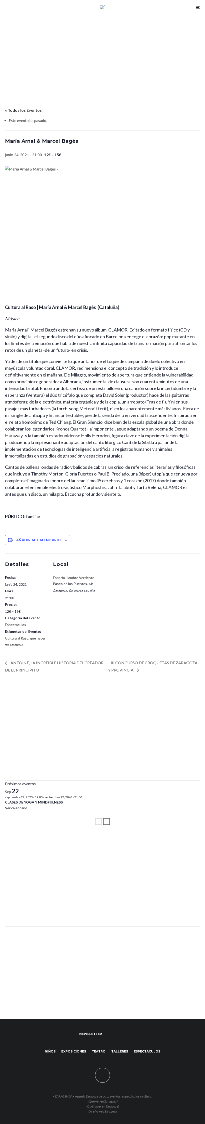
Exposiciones (73, 1051)
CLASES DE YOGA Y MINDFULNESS (34, 802)
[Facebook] (108, 1034)
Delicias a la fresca (23, 909)
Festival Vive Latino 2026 (30, 842)
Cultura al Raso (16, 638)
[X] (115, 1034)
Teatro (99, 1051)
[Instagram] (122, 1034)
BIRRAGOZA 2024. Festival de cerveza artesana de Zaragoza (66, 886)
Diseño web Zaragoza (102, 1111)
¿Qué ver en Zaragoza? (103, 1101)
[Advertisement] (102, 52)
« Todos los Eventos (23, 110)
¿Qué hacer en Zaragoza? (102, 1106)
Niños (50, 1051)
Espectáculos (15, 624)
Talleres (119, 1051)
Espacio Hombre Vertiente (73, 578)
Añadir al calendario (38, 540)
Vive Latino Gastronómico (31, 864)
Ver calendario (16, 808)
